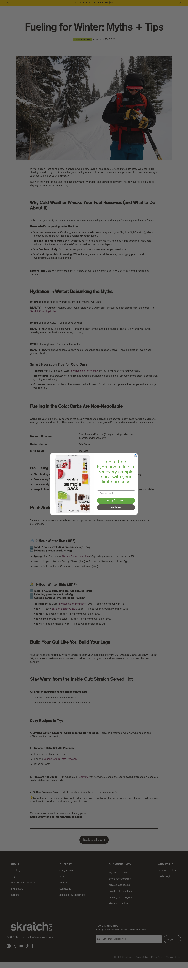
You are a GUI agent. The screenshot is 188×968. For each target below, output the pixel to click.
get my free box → (116, 500)
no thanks (116, 507)
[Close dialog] (135, 455)
